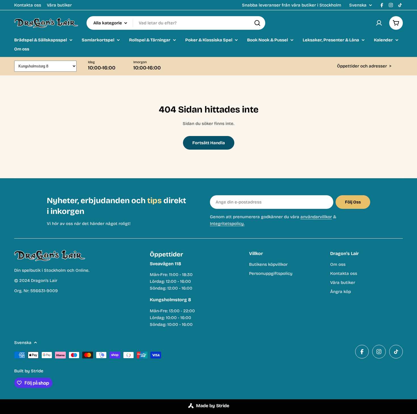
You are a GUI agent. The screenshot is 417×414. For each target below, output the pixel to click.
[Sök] (257, 23)
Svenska (358, 5)
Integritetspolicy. (227, 223)
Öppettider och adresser (364, 66)
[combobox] (176, 23)
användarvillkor (316, 216)
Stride (37, 370)
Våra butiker (59, 5)
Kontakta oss (27, 5)
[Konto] (379, 23)
